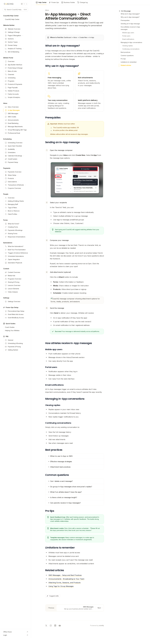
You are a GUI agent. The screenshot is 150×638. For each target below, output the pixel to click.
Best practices (125, 52)
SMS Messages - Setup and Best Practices (65, 575)
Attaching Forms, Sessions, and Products (64, 583)
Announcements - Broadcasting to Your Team (66, 579)
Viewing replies (127, 46)
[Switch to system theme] (22, 4)
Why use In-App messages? (130, 17)
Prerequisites (125, 20)
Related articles (126, 65)
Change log (84, 2)
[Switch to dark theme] (27, 4)
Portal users (126, 36)
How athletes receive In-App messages (130, 28)
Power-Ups (55, 2)
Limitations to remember (129, 62)
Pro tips (123, 59)
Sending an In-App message (130, 23)
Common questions (127, 55)
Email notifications (128, 39)
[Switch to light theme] (24, 4)
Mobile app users (128, 32)
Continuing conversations (130, 49)
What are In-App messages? (130, 14)
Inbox (47, 10)
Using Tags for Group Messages (61, 586)
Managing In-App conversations (131, 42)
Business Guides (69, 2)
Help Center (42, 2)
